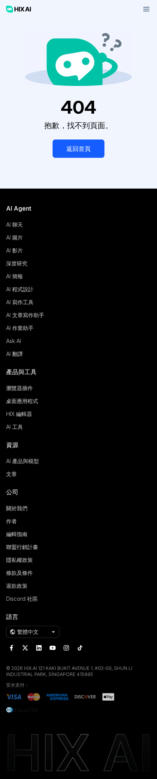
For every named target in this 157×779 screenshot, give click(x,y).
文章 (11, 474)
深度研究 (16, 263)
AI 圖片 (14, 237)
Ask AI (13, 341)
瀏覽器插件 (19, 388)
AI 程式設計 (20, 289)
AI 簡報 (14, 276)
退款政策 (16, 585)
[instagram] (66, 647)
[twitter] (25, 647)
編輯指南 (16, 534)
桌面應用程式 (22, 401)
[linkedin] (38, 647)
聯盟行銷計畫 (22, 547)
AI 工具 (14, 427)
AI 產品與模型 (22, 461)
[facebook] (11, 647)
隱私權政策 (19, 560)
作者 (11, 521)
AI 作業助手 (20, 328)
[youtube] (52, 647)
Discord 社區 (22, 598)
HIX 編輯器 (19, 414)
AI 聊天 (14, 224)
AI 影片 (14, 250)
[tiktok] (80, 647)
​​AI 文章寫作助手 (25, 315)
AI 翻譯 (14, 354)
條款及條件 (19, 573)
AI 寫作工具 (20, 302)
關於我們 (16, 508)
